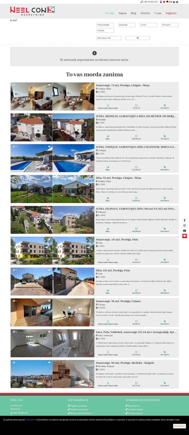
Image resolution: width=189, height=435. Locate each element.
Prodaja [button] (109, 13)
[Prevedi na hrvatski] (161, 1)
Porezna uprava (135, 413)
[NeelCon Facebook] (184, 220)
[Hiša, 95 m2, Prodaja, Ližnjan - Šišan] (32, 189)
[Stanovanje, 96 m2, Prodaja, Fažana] (32, 312)
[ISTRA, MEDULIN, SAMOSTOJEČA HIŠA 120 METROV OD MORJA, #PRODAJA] (32, 127)
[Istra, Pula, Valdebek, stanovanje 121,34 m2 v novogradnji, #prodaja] (32, 343)
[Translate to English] (164, 1)
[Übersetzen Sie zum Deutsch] (167, 1)
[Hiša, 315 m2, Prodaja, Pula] (32, 282)
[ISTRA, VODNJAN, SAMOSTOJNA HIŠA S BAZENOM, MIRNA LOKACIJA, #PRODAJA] (32, 158)
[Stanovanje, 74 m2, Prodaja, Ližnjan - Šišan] (32, 96)
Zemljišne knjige (135, 409)
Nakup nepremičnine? (80, 413)
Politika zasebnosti (79, 409)
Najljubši (171, 13)
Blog (133, 13)
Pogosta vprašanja (78, 406)
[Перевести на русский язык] (174, 1)
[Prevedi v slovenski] (177, 1)
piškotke (30, 419)
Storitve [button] (145, 13)
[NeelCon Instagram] (184, 225)
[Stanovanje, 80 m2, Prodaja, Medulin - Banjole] (32, 374)
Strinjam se (179, 426)
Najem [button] (122, 13)
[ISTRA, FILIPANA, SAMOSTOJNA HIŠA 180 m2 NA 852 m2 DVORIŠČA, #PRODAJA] (32, 220)
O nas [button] (158, 13)
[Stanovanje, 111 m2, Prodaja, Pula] (32, 251)
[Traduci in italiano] (171, 1)
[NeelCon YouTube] (184, 231)
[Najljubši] (184, 236)
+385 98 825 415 (150, 2)
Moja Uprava (134, 406)
